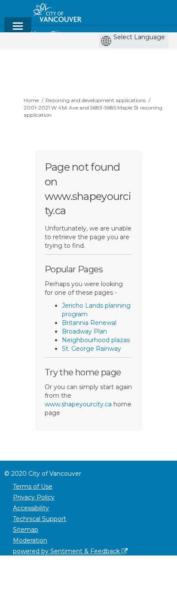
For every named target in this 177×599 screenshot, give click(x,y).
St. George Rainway (91, 349)
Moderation (30, 540)
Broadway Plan (84, 331)
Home (31, 100)
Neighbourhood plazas (96, 340)
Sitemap (25, 529)
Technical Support (39, 519)
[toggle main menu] (17, 30)
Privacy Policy (34, 497)
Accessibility (31, 508)
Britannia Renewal (89, 323)
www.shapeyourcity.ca (78, 404)
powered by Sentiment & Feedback (67, 551)
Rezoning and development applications (96, 100)
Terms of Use (32, 486)
